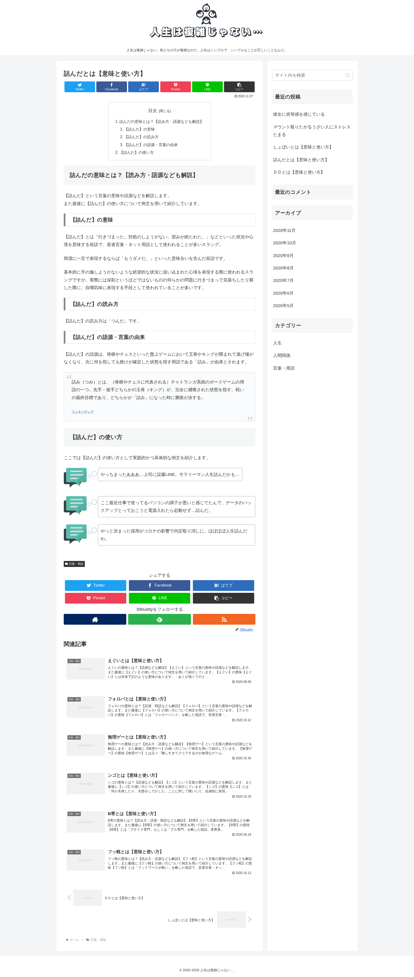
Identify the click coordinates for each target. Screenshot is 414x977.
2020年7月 (283, 280)
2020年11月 (284, 230)
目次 (152, 110)
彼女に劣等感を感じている (299, 114)
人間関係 (281, 355)
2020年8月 (283, 268)
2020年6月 (283, 293)
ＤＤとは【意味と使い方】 (299, 172)
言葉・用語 (76, 564)
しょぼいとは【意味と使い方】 (303, 147)
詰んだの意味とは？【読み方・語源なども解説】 (161, 121)
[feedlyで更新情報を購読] (159, 619)
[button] (239, 86)
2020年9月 (283, 255)
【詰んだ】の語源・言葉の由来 (151, 145)
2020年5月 (283, 305)
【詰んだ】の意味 (139, 129)
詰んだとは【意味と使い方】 (301, 159)
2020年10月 (284, 242)
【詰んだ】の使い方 (136, 152)
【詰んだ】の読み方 (141, 137)
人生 (277, 343)
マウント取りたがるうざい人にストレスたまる (312, 131)
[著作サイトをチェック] (95, 619)
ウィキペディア (82, 411)
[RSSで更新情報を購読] (224, 619)
